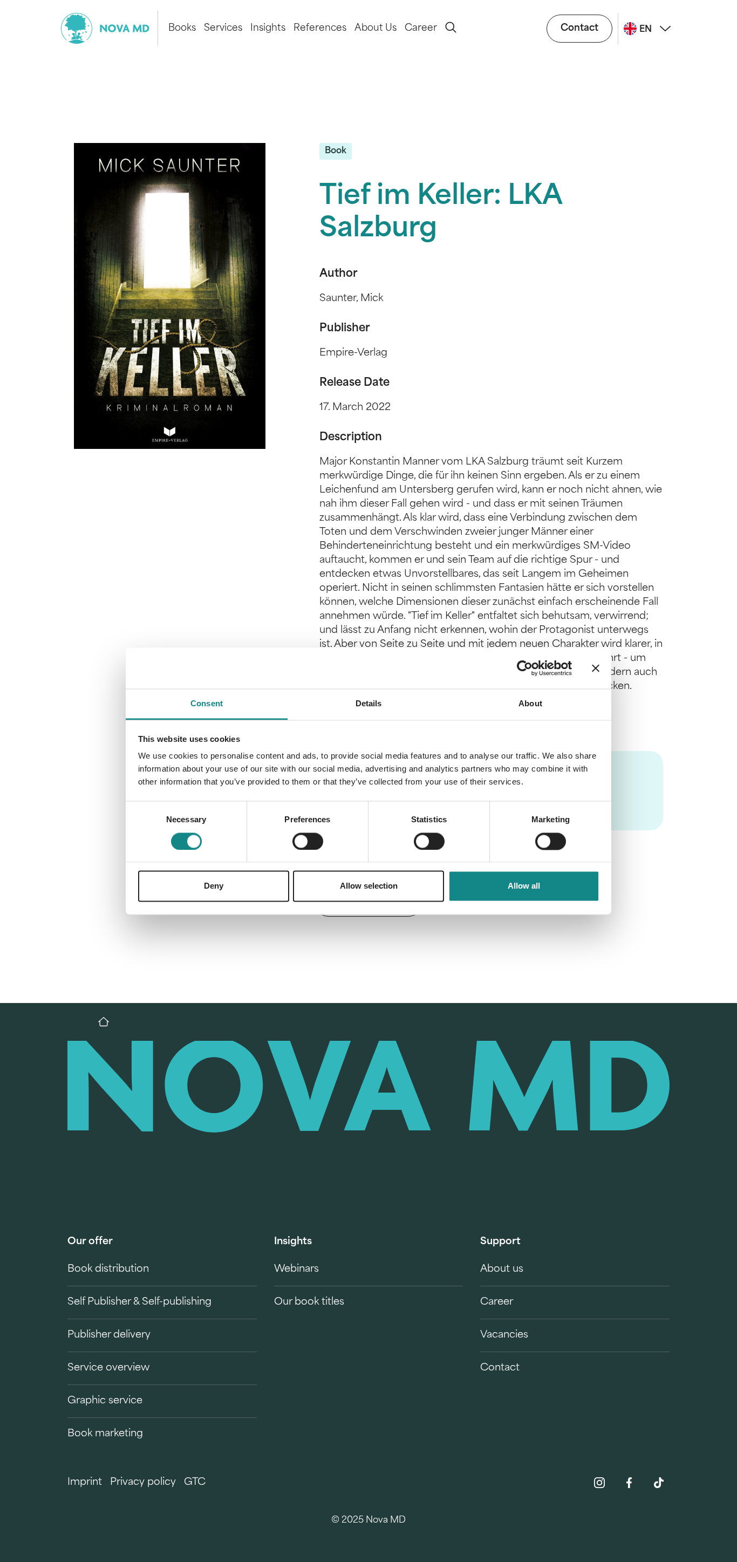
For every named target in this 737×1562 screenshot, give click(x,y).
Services (223, 28)
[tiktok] (659, 1482)
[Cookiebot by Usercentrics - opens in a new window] (524, 668)
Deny (213, 886)
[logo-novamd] (109, 28)
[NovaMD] (109, 1022)
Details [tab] (369, 703)
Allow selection (369, 886)
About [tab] (530, 703)
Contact (579, 28)
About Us (375, 28)
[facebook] (629, 1482)
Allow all (524, 886)
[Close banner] (595, 668)
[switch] (307, 841)
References (320, 28)
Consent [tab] (206, 703)
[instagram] (599, 1482)
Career (421, 28)
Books (182, 28)
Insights (267, 28)
